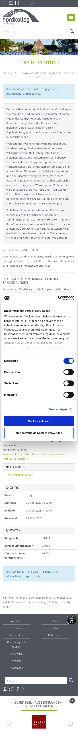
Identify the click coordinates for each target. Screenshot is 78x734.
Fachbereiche (16, 635)
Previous (8, 723)
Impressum (16, 667)
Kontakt (55, 628)
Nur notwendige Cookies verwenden (39, 432)
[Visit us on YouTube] (5, 689)
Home (55, 621)
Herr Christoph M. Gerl (19, 475)
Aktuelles (16, 621)
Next (70, 723)
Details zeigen (58, 409)
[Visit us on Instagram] (24, 689)
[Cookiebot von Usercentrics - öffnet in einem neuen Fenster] (58, 298)
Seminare (16, 628)
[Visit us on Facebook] (17, 689)
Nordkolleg (16, 653)
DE (32, 4)
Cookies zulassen (39, 421)
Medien (16, 660)
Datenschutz (55, 635)
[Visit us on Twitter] (11, 689)
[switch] (68, 372)
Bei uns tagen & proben (16, 644)
